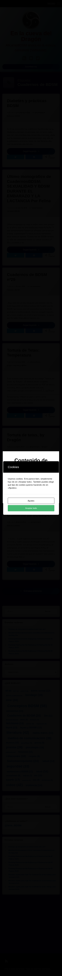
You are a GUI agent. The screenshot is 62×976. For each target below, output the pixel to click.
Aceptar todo (31, 508)
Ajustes (31, 501)
